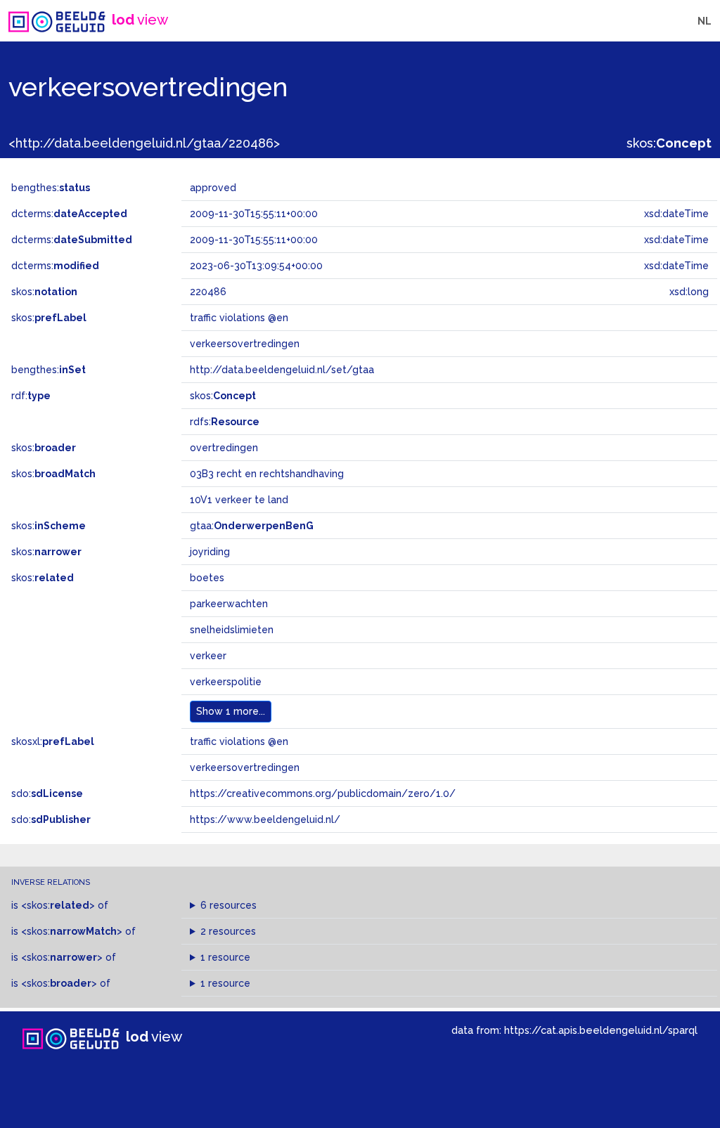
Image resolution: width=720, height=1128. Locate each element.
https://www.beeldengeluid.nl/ (265, 819)
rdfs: (224, 421)
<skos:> (58, 905)
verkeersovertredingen (245, 767)
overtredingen (224, 447)
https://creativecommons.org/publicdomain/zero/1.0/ (323, 793)
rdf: (31, 395)
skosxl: (52, 741)
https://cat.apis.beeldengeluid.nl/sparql (601, 1030)
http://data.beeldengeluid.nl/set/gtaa (282, 369)
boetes (207, 577)
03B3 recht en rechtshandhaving (267, 473)
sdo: (47, 793)
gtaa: (252, 525)
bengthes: (50, 187)
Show (230, 711)
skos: (669, 143)
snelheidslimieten (232, 629)
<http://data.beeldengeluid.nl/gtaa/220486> (144, 143)
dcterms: (69, 213)
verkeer (208, 655)
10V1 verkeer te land (239, 499)
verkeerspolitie (226, 681)
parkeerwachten (229, 603)
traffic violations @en (239, 741)
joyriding (210, 551)
